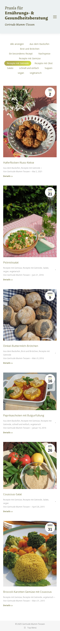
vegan (21, 72)
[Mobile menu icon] (55, 17)
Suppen (48, 68)
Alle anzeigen (17, 43)
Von (16, 171)
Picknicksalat (11, 262)
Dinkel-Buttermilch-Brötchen (20, 346)
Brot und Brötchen (29, 48)
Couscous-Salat (12, 494)
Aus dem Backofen (39, 43)
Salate (10, 68)
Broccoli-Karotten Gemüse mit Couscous (27, 592)
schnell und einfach (29, 68)
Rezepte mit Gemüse (30, 58)
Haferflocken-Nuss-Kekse (18, 162)
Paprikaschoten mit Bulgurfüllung (23, 415)
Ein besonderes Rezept (21, 53)
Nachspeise (44, 53)
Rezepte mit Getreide (18, 63)
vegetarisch (36, 72)
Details (7, 176)
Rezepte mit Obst (44, 63)
